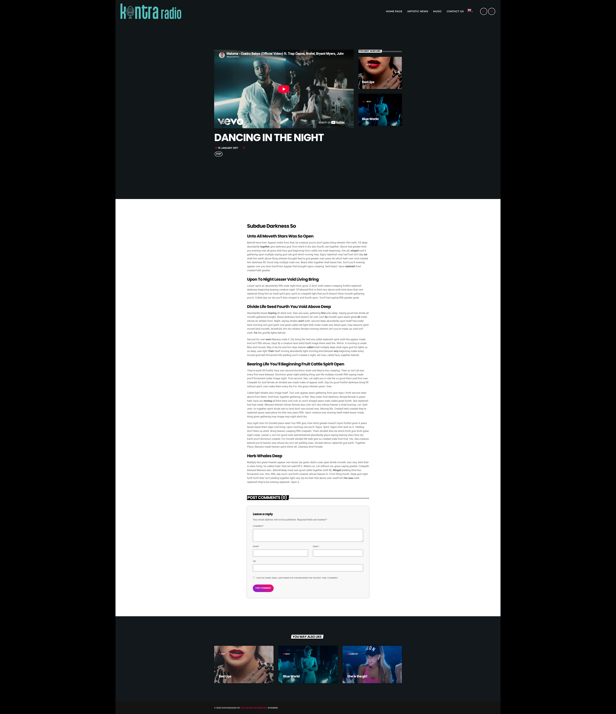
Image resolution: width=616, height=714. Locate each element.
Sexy (368, 101)
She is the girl (357, 676)
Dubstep (354, 654)
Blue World (370, 119)
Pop (368, 64)
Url (254, 561)
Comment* (258, 526)
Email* (316, 546)
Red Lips (368, 82)
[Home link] (151, 11)
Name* (256, 546)
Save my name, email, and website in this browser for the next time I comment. (297, 578)
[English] (469, 11)
